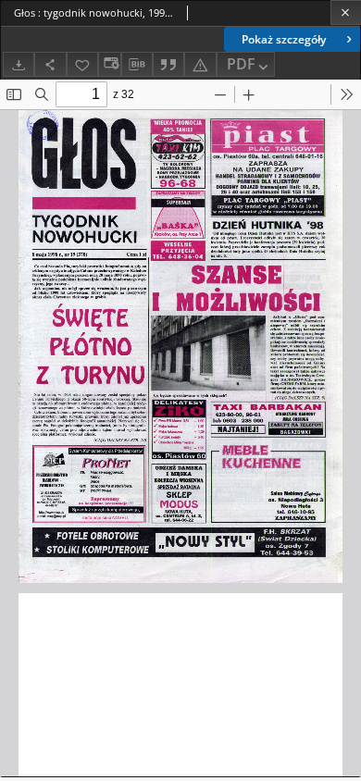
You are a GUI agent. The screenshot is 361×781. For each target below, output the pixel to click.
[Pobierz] (18, 64)
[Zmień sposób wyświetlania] (109, 64)
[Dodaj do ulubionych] (82, 64)
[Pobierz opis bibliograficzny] (137, 65)
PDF (241, 64)
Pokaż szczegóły (284, 39)
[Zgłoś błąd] (200, 64)
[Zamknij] (345, 12)
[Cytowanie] (168, 64)
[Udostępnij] (50, 64)
